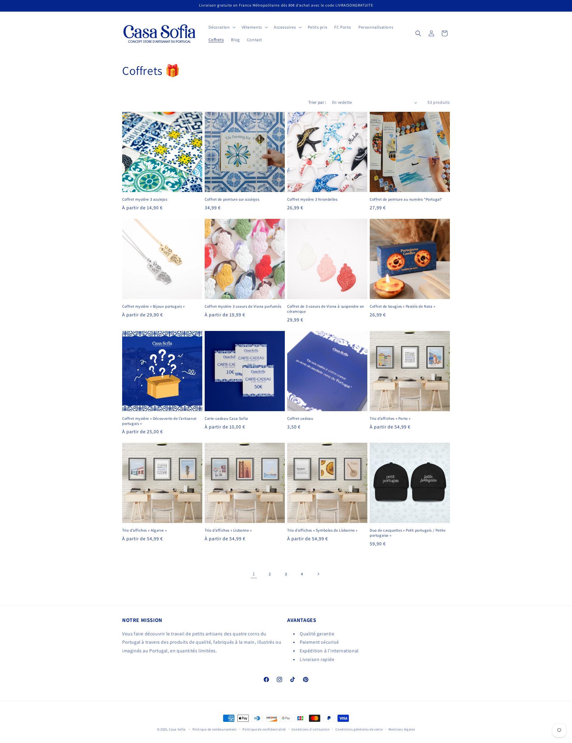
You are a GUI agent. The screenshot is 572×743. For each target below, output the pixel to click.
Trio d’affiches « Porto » (390, 418)
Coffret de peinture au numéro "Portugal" (406, 199)
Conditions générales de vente (359, 729)
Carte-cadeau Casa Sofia (226, 418)
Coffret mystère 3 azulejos (144, 199)
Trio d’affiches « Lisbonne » (228, 530)
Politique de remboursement (214, 729)
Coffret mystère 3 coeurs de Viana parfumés (243, 306)
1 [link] (254, 574)
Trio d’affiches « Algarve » (144, 530)
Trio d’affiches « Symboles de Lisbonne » (322, 530)
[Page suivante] (318, 574)
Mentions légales (401, 729)
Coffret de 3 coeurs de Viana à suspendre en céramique (325, 309)
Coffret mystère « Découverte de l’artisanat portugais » (159, 421)
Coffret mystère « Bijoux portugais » (153, 306)
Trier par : (317, 102)
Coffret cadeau (300, 418)
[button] (221, 27)
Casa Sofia (177, 729)
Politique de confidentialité (264, 729)
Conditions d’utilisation (311, 729)
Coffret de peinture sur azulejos (232, 199)
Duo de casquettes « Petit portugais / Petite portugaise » (407, 533)
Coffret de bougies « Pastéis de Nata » (402, 306)
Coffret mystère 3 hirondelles (312, 199)
